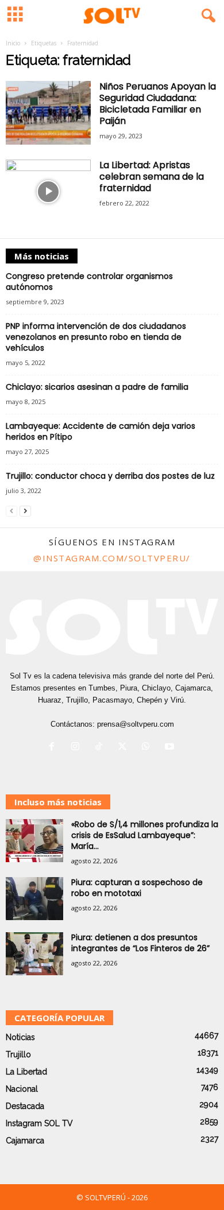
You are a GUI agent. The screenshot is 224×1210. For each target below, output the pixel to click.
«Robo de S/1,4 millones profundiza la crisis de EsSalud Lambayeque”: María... (144, 835)
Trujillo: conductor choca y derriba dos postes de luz (110, 476)
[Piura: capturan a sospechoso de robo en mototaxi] (34, 898)
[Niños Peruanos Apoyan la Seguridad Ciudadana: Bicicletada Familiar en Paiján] (48, 113)
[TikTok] (101, 747)
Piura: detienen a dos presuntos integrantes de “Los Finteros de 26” (140, 943)
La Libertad (26, 1071)
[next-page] (25, 511)
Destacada (25, 1106)
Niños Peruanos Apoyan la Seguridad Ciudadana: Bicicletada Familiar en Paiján (157, 103)
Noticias (20, 1037)
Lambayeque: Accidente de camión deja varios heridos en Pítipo (100, 431)
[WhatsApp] (148, 747)
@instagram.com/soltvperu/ (112, 558)
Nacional (22, 1088)
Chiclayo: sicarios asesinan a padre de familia (97, 387)
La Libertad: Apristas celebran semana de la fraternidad (151, 176)
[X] (125, 747)
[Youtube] (170, 747)
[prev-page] (11, 511)
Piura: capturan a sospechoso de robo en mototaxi (137, 888)
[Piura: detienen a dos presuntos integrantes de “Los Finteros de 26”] (34, 953)
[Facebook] (54, 747)
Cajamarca (25, 1140)
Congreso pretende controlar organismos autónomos (89, 281)
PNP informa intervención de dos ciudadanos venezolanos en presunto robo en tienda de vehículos (96, 337)
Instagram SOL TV (39, 1123)
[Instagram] (78, 747)
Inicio (13, 43)
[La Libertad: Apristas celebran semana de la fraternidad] (48, 191)
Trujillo (18, 1054)
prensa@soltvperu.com (135, 724)
